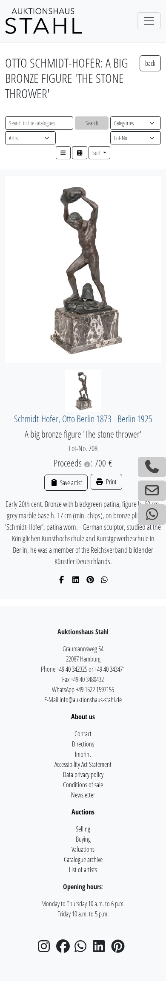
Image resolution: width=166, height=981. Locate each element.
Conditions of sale (83, 784)
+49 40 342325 (72, 669)
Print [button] (111, 481)
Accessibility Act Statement (83, 764)
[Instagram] (46, 948)
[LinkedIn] (76, 579)
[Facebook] (62, 579)
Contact (83, 733)
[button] (63, 152)
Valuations (83, 849)
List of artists (83, 869)
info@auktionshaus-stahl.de (91, 699)
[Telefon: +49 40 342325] (152, 467)
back (150, 63)
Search (92, 123)
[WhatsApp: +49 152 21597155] (152, 514)
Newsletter (83, 795)
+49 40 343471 (109, 669)
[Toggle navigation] (149, 20)
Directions (83, 744)
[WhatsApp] (104, 579)
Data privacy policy (83, 774)
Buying (83, 839)
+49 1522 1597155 (95, 689)
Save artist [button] (70, 482)
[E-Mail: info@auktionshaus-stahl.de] (152, 491)
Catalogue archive (83, 859)
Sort (97, 153)
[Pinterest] (90, 579)
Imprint (83, 754)
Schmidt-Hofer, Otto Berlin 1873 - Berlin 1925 (83, 419)
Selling (83, 829)
